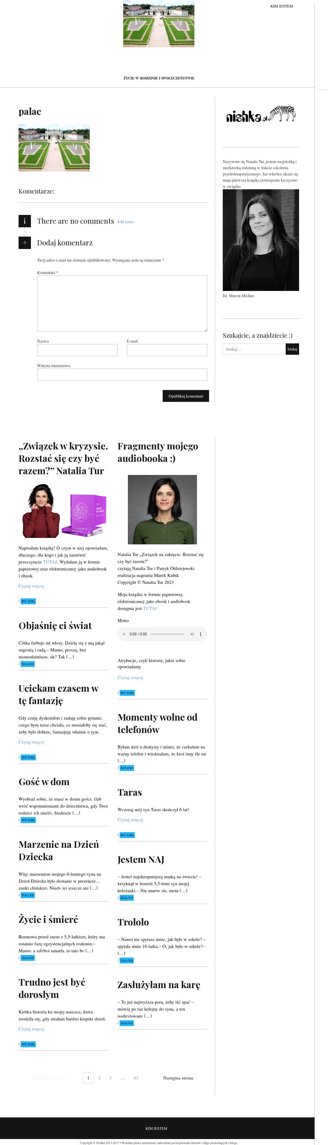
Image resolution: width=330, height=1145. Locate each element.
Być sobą (28, 601)
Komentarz (47, 272)
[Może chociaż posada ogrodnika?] (322, 110)
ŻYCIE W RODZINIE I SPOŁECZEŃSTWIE (158, 78)
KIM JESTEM (281, 6)
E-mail (132, 341)
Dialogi (28, 664)
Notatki (127, 768)
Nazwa (43, 341)
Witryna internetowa (53, 365)
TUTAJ (50, 562)
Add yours (125, 221)
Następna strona (178, 1078)
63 (136, 1078)
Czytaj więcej (31, 586)
